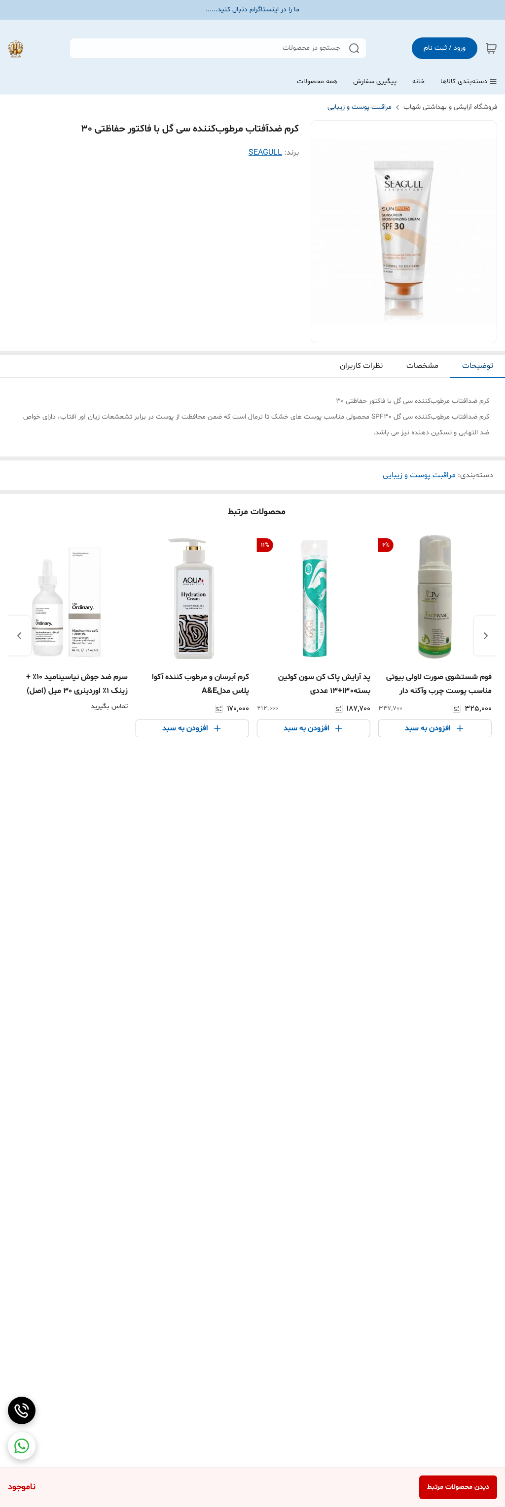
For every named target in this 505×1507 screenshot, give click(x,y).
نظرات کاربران (361, 365)
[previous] (486, 635)
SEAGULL (265, 152)
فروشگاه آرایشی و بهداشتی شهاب (450, 107)
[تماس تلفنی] (22, 1410)
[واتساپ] (22, 1446)
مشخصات (422, 365)
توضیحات (477, 365)
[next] (19, 635)
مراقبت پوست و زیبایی (359, 107)
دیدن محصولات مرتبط (458, 1487)
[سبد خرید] (491, 48)
